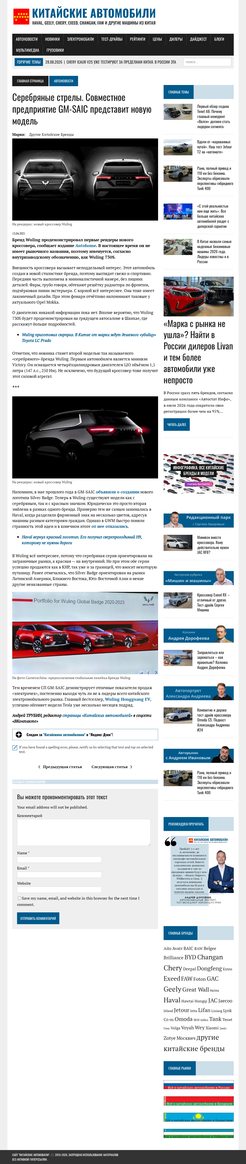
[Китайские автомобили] (123, 17)
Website (24, 883)
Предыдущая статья (62, 766)
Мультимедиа (27, 50)
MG (171, 1020)
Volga (175, 1028)
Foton (199, 979)
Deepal (189, 969)
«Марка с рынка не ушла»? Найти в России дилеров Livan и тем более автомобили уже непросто (198, 351)
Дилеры (176, 39)
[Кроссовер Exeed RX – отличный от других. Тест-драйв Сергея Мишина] (178, 605)
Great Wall (195, 989)
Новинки (52, 39)
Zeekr (223, 1028)
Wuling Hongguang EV (127, 699)
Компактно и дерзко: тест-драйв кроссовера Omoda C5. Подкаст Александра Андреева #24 (214, 720)
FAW (186, 978)
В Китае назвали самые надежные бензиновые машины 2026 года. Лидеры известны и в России (214, 251)
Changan (210, 957)
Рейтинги (137, 39)
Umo (167, 1028)
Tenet (227, 1019)
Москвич (186, 1038)
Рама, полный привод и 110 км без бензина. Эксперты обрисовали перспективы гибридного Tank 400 (215, 178)
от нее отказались (110, 526)
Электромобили (80, 39)
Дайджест (198, 39)
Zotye (170, 1038)
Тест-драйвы (112, 39)
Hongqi (201, 1001)
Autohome (85, 245)
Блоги (219, 39)
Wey (200, 1027)
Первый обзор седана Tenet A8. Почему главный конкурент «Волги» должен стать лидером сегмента (213, 116)
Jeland (168, 1011)
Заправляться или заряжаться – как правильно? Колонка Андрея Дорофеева (212, 659)
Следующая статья (110, 766)
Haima (214, 990)
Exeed (172, 978)
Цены (157, 39)
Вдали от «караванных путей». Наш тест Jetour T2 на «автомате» (214, 147)
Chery (173, 967)
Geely (172, 989)
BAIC (188, 948)
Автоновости (27, 39)
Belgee (210, 948)
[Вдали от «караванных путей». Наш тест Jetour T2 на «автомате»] (178, 152)
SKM (196, 1020)
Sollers (204, 1020)
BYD (190, 957)
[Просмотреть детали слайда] (85, 734)
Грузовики (55, 50)
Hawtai (187, 1001)
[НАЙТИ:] (207, 61)
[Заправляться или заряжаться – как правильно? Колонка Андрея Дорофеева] (178, 662)
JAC (212, 1000)
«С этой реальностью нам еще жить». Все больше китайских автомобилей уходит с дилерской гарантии (213, 216)
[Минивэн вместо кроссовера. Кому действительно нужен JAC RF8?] (178, 547)
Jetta (193, 1011)
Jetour (181, 1010)
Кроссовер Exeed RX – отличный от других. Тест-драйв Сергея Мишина (213, 602)
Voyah (187, 1028)
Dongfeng (209, 968)
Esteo (227, 969)
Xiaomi (212, 1028)
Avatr (177, 948)
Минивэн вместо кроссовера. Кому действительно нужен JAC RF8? (213, 544)
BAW (198, 948)
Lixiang (216, 1011)
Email (22, 868)
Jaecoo (225, 1001)
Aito (167, 948)
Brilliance (174, 958)
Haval (172, 999)
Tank (215, 1018)
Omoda (184, 1019)
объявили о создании (117, 492)
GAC (213, 978)
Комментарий (29, 815)
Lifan (204, 1010)
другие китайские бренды (51, 134)
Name (22, 853)
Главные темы (178, 91)
